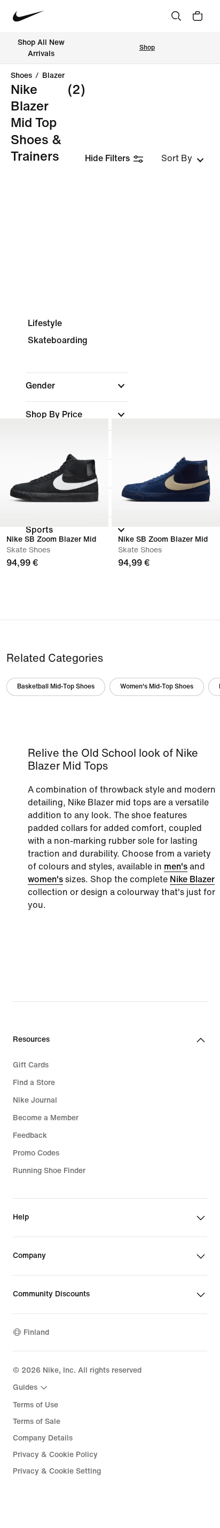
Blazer (53, 76)
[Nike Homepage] (28, 16)
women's (45, 879)
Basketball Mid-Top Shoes (56, 686)
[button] (77, 386)
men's (175, 866)
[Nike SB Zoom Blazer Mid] (54, 472)
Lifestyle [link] (45, 323)
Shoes (21, 76)
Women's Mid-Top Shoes (156, 686)
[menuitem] (31, 1387)
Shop (147, 47)
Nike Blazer (192, 879)
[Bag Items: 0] (197, 16)
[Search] (176, 16)
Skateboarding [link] (58, 340)
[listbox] (182, 158)
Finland (36, 1332)
